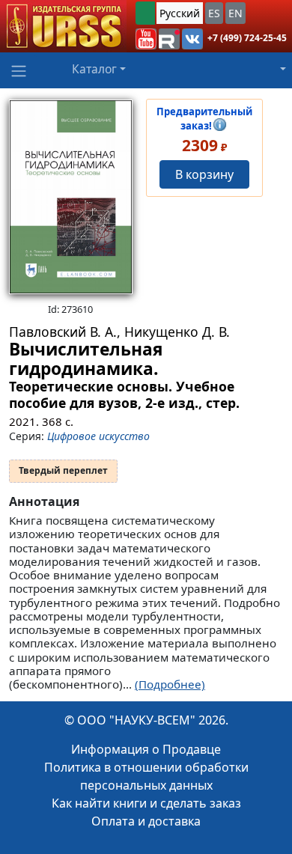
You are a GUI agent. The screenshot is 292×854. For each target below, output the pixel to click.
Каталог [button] (94, 69)
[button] (146, 38)
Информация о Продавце (146, 749)
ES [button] (214, 13)
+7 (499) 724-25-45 (247, 37)
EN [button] (235, 13)
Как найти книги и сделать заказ (146, 803)
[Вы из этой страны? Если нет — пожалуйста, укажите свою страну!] (145, 13)
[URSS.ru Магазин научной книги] (63, 26)
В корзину (204, 174)
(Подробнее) (170, 684)
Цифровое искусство (98, 436)
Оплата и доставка (146, 821)
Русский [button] (179, 13)
